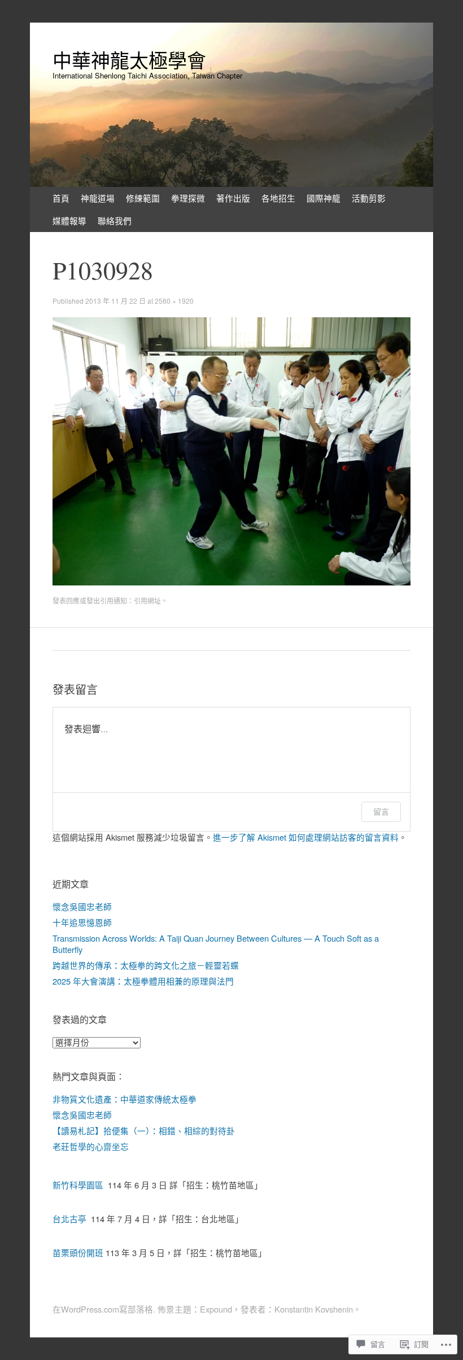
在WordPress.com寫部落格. (104, 1309)
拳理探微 (188, 198)
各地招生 (278, 198)
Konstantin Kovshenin (313, 1309)
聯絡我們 (115, 220)
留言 (381, 811)
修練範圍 (143, 198)
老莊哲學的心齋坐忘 (91, 1146)
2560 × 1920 (174, 300)
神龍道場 (98, 198)
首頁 (61, 198)
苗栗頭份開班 (78, 1252)
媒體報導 (69, 220)
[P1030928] (231, 582)
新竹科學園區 (78, 1185)
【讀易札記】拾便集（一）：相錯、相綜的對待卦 (144, 1130)
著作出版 (233, 198)
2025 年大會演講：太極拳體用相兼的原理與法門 (143, 981)
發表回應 (66, 600)
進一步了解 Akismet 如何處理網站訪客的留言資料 (306, 837)
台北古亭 (69, 1219)
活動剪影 (369, 198)
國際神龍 (323, 198)
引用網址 (147, 600)
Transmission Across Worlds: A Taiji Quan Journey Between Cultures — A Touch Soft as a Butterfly (216, 943)
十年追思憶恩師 (82, 922)
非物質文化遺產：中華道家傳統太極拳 (124, 1099)
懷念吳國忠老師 (82, 906)
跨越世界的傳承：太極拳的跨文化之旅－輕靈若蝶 (146, 965)
